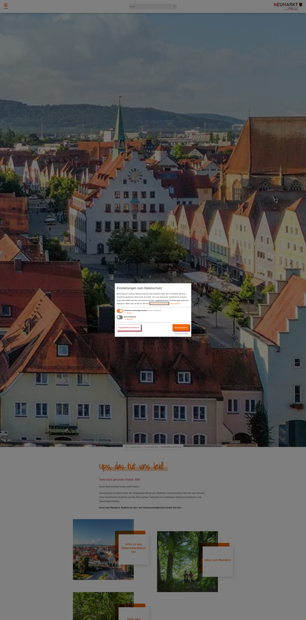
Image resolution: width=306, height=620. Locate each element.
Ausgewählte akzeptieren (128, 327)
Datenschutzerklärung (159, 303)
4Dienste (128, 319)
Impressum (175, 303)
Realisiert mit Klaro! (181, 333)
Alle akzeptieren (181, 327)
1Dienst (128, 313)
